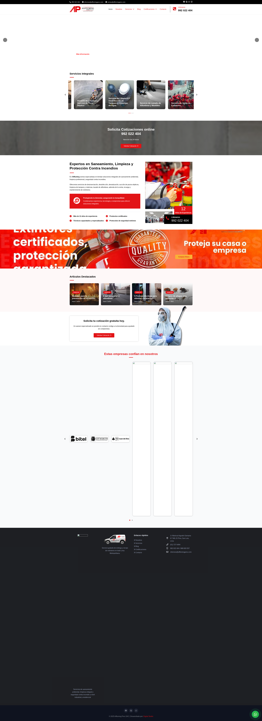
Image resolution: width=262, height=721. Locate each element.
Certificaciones (140, 549)
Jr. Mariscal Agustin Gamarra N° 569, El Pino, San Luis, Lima (180, 538)
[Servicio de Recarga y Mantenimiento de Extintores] (178, 94)
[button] (129, 113)
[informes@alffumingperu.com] (168, 552)
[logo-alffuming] (82, 9)
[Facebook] (184, 2)
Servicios (138, 543)
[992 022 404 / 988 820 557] (168, 548)
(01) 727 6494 (175, 545)
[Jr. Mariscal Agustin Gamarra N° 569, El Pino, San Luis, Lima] (168, 538)
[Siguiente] (196, 95)
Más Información (82, 54)
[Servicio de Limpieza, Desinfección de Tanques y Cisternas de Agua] (84, 94)
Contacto (138, 552)
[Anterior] (65, 95)
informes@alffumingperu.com (180, 552)
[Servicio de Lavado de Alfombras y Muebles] (115, 94)
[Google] (186, 2)
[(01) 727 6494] (168, 544)
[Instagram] (191, 2)
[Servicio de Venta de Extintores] (146, 94)
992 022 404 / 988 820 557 (180, 548)
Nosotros (138, 540)
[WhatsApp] (189, 2)
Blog (137, 546)
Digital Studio (148, 716)
